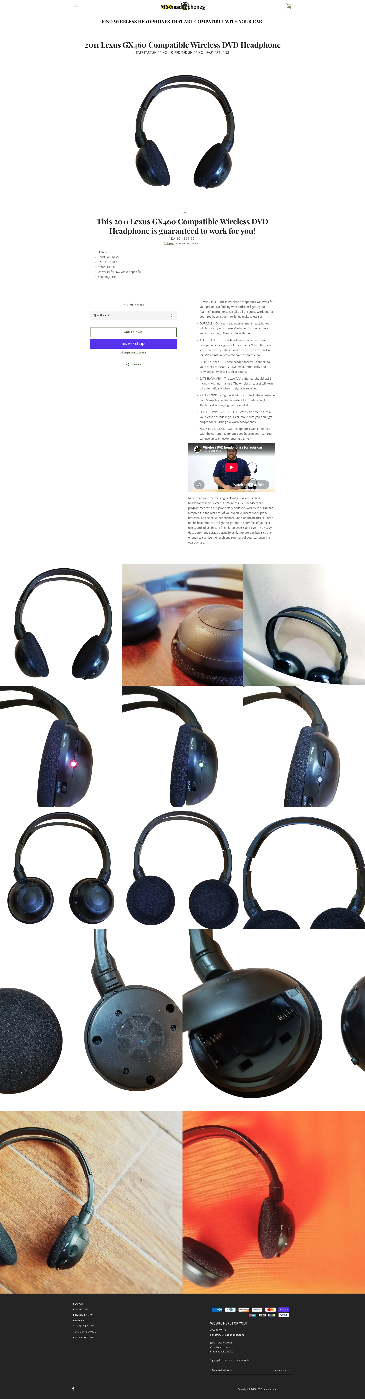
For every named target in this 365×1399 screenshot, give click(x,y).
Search (78, 1304)
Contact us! (81, 1309)
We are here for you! (228, 1323)
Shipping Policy (83, 1326)
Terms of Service (84, 1332)
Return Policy (82, 1320)
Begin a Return (83, 1337)
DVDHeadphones (267, 1389)
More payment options (133, 352)
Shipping (169, 243)
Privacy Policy (83, 1315)
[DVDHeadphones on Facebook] (73, 1389)
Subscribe (281, 1371)
